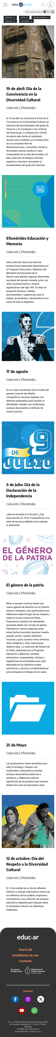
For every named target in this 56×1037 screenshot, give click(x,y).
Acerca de (25, 949)
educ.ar (11, 1022)
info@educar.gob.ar (35, 1031)
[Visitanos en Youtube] (21, 1010)
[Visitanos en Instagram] (28, 999)
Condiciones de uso (25, 955)
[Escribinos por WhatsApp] (34, 1010)
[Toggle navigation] (3, 1)
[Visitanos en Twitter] (40, 999)
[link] (50, 5)
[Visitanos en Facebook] (15, 999)
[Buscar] (43, 5)
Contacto (25, 961)
